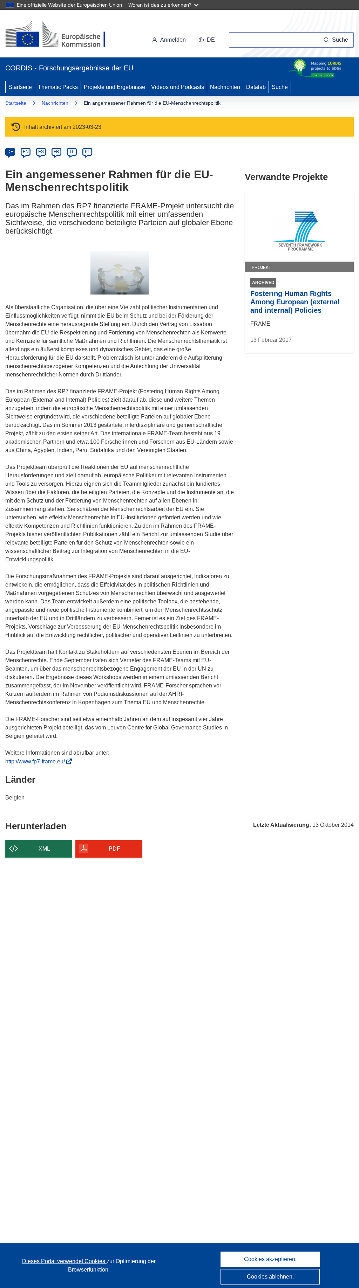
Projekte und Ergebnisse (114, 87)
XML (44, 849)
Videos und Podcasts (177, 87)
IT (72, 151)
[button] (207, 40)
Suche (280, 87)
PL (87, 151)
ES (41, 151)
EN (26, 151)
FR (56, 151)
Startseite (20, 87)
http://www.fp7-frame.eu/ (37, 761)
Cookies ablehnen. (270, 1277)
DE (10, 151)
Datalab (256, 87)
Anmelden (173, 40)
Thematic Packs (58, 87)
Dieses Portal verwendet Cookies (64, 1261)
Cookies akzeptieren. (270, 1259)
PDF (114, 849)
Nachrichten (225, 87)
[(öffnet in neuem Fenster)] (61, 35)
